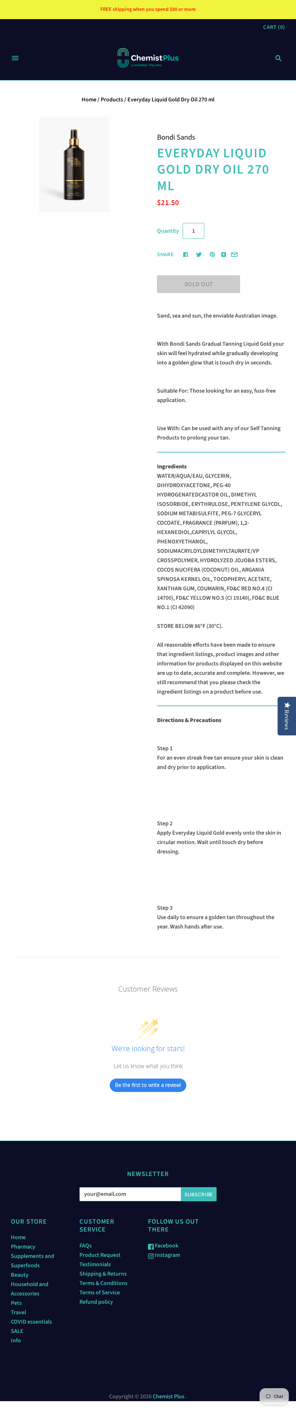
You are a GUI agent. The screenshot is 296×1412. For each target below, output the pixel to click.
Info (16, 1341)
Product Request (100, 1255)
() (274, 27)
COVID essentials (31, 1322)
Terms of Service (99, 1293)
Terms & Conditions (103, 1283)
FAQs (85, 1246)
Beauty (20, 1275)
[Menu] (15, 58)
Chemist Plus (168, 1396)
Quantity (168, 231)
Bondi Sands (176, 137)
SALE (17, 1331)
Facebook (166, 1246)
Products (112, 100)
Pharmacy (23, 1247)
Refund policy (96, 1302)
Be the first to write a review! (148, 1084)
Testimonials (95, 1264)
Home (89, 100)
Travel (18, 1312)
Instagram (167, 1255)
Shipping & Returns (103, 1274)
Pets (16, 1303)
